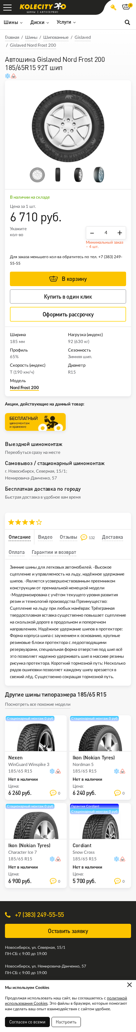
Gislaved (83, 38)
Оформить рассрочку (68, 314)
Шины (31, 38)
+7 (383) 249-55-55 (38, 914)
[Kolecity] (43, 6)
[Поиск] (127, 22)
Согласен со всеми (27, 1021)
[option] (68, 125)
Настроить (66, 1021)
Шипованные (56, 38)
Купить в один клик (68, 296)
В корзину (74, 278)
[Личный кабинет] (113, 7)
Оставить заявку (68, 930)
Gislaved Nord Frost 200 (33, 45)
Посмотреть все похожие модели (37, 704)
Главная (12, 38)
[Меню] (7, 7)
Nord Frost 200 (24, 388)
